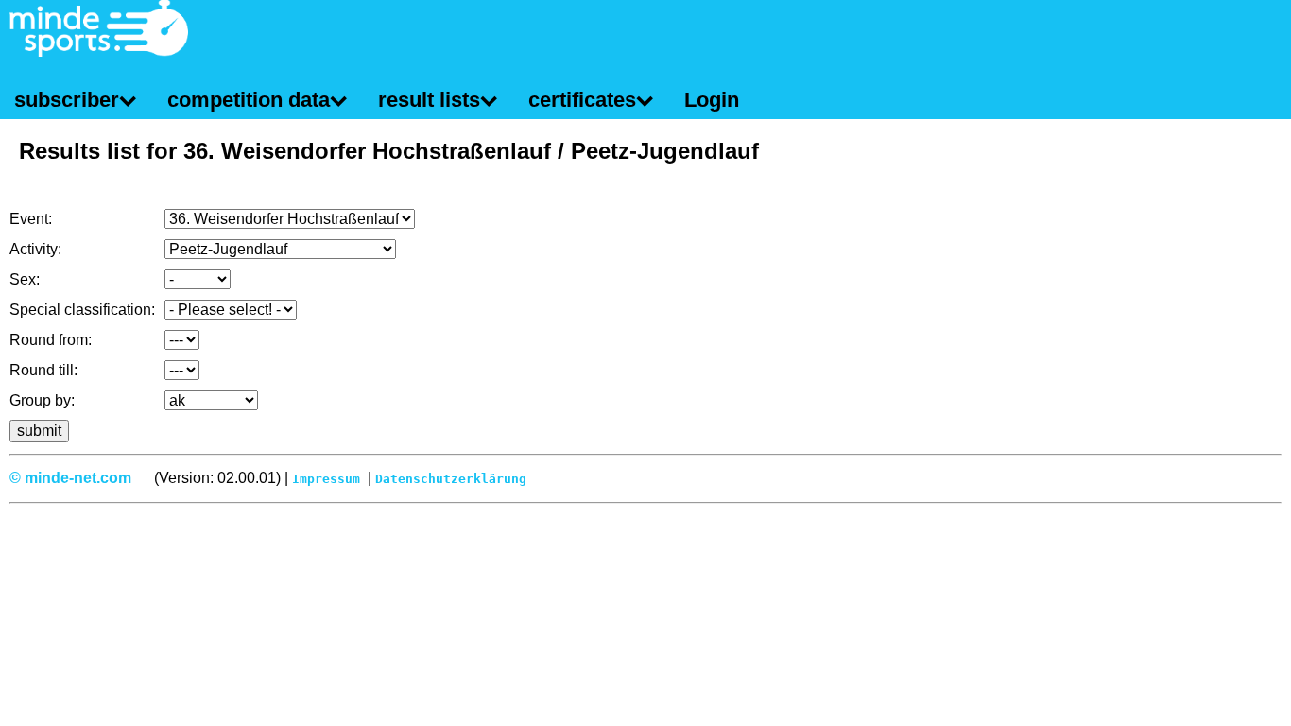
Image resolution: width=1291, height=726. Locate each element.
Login (711, 100)
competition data (248, 100)
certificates (582, 100)
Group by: (42, 400)
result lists (429, 100)
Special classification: (82, 310)
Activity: (35, 249)
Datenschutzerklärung (450, 479)
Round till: (43, 370)
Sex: (24, 279)
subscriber (66, 100)
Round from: (50, 340)
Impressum (326, 479)
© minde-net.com (70, 478)
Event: (30, 219)
